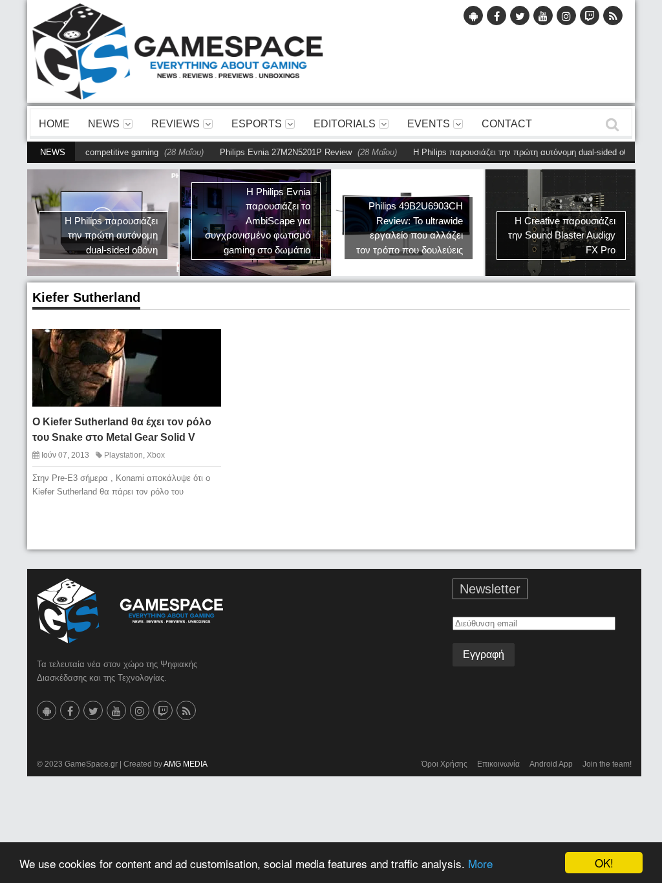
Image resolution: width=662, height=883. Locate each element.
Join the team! (607, 764)
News (104, 123)
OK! (604, 863)
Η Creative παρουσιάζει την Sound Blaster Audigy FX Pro (561, 235)
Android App (551, 764)
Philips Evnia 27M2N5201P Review (267, 152)
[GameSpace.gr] (130, 611)
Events (428, 123)
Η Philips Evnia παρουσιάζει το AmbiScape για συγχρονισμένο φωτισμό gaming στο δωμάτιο (257, 220)
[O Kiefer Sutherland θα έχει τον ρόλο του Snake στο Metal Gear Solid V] (201, 345)
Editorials (345, 123)
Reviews (175, 123)
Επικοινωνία (498, 764)
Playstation (123, 455)
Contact (507, 123)
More (480, 863)
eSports (256, 123)
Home (54, 123)
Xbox (156, 455)
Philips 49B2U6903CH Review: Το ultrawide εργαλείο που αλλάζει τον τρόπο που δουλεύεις (409, 227)
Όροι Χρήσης (444, 764)
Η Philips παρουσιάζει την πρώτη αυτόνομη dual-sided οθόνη (508, 152)
